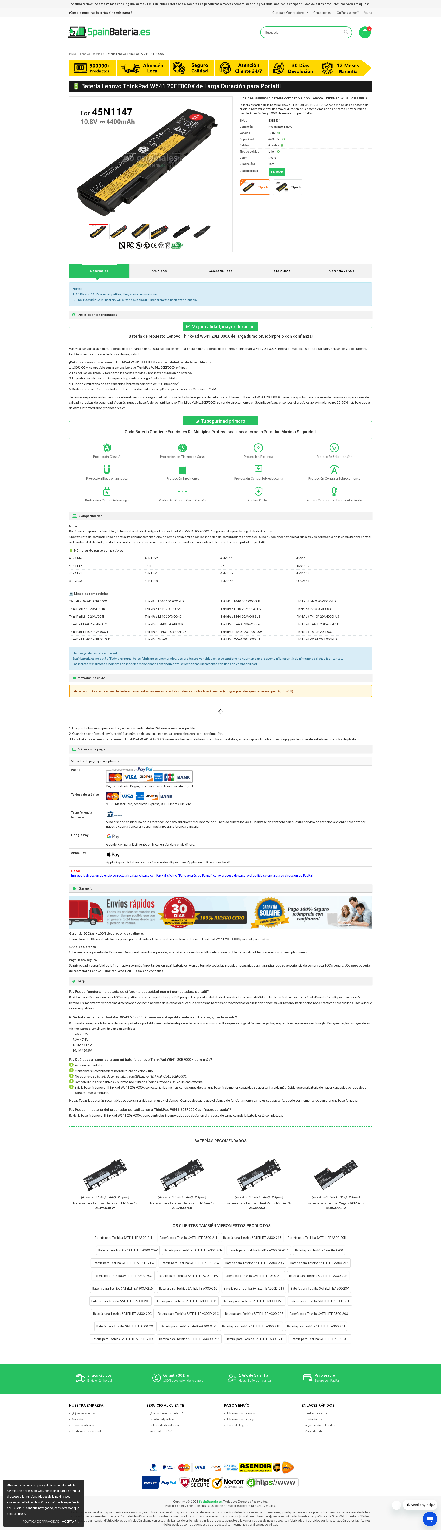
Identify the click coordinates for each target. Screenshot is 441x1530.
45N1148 (151, 581)
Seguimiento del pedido (320, 1425)
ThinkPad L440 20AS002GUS (240, 601)
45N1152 (151, 558)
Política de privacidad (86, 1431)
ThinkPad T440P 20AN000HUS (317, 616)
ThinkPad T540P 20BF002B (315, 631)
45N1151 (151, 573)
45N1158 (302, 573)
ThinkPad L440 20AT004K (87, 609)
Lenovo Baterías (91, 54)
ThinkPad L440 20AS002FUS (164, 601)
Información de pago (241, 1419)
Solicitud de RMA (161, 1431)
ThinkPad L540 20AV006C (163, 616)
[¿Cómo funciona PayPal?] (160, 1482)
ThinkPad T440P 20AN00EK (164, 624)
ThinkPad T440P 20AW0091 (88, 631)
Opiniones (160, 271)
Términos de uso (83, 1425)
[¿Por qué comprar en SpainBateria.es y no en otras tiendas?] (220, 68)
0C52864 (302, 581)
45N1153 (302, 558)
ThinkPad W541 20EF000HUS (240, 639)
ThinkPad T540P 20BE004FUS (165, 631)
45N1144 (227, 581)
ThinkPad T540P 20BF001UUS (241, 631)
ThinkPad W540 (156, 639)
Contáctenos (322, 12)
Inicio (72, 54)
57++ (148, 566)
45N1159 (302, 566)
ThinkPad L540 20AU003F (314, 609)
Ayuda (368, 12)
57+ (223, 566)
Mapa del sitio (314, 1431)
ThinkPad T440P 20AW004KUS (317, 624)
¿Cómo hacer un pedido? (166, 1413)
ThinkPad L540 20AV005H (87, 616)
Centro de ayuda (316, 1413)
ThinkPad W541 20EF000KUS (316, 639)
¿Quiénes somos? (347, 12)
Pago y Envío (281, 271)
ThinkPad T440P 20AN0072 (88, 624)
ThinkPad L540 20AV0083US (240, 616)
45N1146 (75, 558)
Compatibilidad (220, 271)
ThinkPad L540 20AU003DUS (240, 609)
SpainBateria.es (210, 1501)
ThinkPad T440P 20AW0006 (240, 624)
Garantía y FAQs (341, 271)
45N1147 (75, 566)
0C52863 (75, 581)
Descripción (99, 271)
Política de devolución (164, 1425)
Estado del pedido (162, 1419)
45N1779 (227, 558)
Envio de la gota (237, 1425)
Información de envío (241, 1413)
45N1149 (227, 573)
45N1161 (75, 573)
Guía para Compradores (288, 12)
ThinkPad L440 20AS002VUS (316, 601)
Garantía (78, 1419)
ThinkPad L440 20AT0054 (163, 609)
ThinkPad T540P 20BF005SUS (89, 639)
